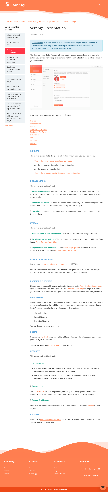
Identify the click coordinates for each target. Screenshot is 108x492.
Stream (33, 126)
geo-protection (39, 392)
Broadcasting (35, 123)
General (33, 121)
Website (32, 471)
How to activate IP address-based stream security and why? (14, 117)
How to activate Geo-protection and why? (14, 79)
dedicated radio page (76, 289)
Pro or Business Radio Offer (46, 242)
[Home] (14, 6)
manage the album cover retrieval (53, 264)
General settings (69, 21)
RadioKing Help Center (16, 21)
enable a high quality (71, 248)
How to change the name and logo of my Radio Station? (14, 106)
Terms (6, 474)
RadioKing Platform (38, 132)
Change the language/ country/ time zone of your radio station (57, 173)
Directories (34, 135)
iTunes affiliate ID (54, 345)
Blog (55, 471)
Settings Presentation (11, 51)
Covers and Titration (38, 129)
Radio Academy (59, 468)
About (6, 468)
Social (32, 137)
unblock (91, 406)
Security (33, 140)
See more (9, 125)
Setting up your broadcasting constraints (12, 59)
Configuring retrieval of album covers (13, 69)
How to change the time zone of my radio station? (14, 96)
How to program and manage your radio (44, 21)
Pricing (6, 471)
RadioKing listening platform (90, 286)
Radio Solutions (59, 474)
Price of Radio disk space (13, 43)
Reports (33, 143)
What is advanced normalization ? (13, 36)
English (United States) (90, 475)
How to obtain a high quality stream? (14, 87)
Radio (31, 468)
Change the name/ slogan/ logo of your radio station (53, 161)
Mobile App (33, 474)
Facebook (44, 337)
